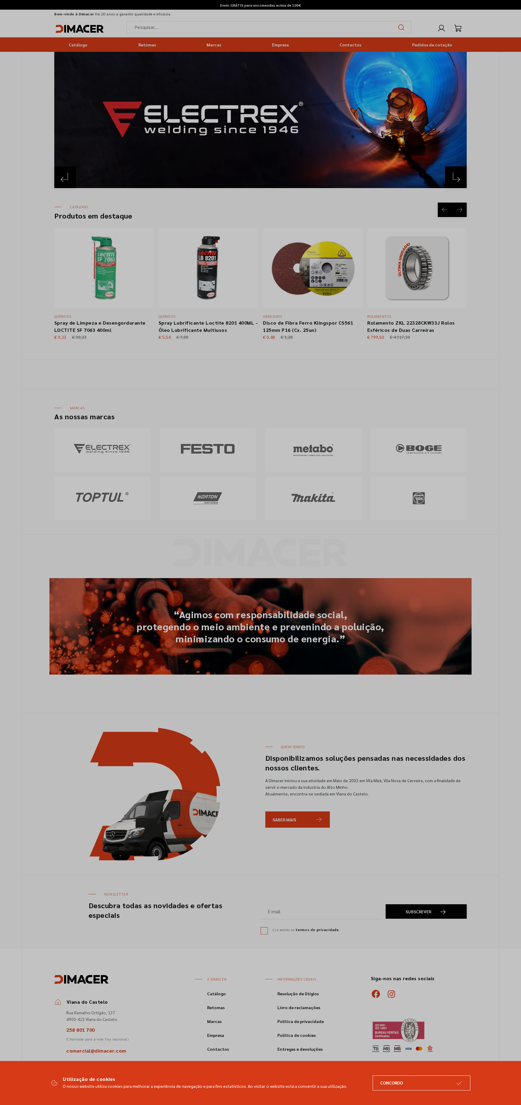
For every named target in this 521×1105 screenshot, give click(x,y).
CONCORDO (391, 1082)
